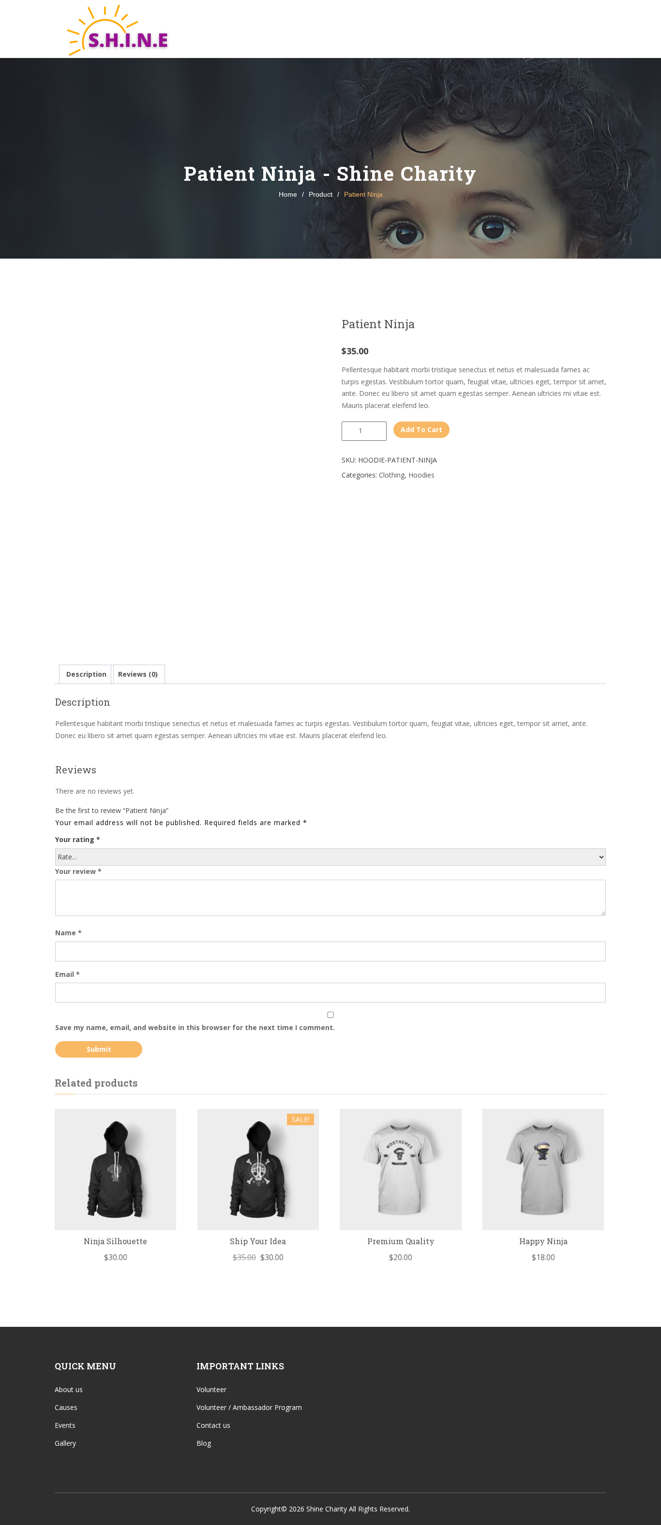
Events (374, 29)
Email (67, 974)
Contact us (213, 1425)
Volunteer (487, 29)
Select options (258, 1181)
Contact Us (552, 29)
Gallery (431, 29)
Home (208, 29)
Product (320, 194)
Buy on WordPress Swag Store (116, 1181)
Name (68, 932)
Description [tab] (86, 674)
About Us (256, 29)
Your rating (77, 839)
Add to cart (421, 429)
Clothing (392, 474)
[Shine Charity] (115, 29)
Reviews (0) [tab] (138, 674)
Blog (203, 1443)
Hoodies (421, 474)
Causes (317, 29)
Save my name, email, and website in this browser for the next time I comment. (195, 1027)
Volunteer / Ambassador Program (249, 1407)
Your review (78, 871)
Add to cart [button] (401, 1181)
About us (69, 1389)
